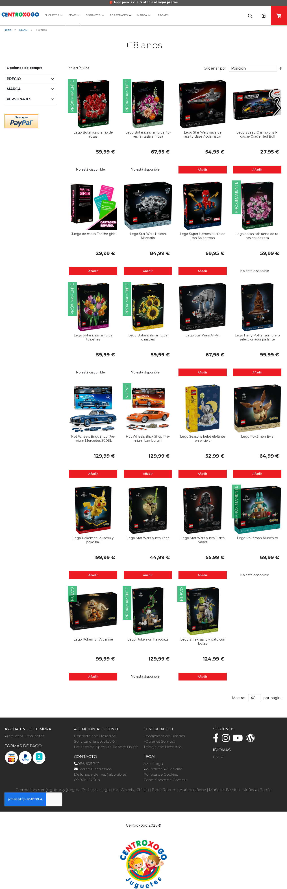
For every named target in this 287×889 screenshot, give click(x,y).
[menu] (141, 15)
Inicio (8, 29)
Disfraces (89, 790)
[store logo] (20, 13)
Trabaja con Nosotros (162, 747)
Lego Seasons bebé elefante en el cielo (202, 439)
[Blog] (251, 740)
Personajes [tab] (19, 99)
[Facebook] (217, 740)
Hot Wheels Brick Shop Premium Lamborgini (148, 439)
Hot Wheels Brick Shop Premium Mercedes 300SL (93, 439)
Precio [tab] (14, 79)
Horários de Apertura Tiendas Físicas (106, 747)
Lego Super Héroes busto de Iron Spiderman (202, 236)
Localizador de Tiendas (164, 736)
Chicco (143, 790)
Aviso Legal (154, 764)
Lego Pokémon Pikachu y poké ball (93, 540)
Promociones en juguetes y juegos (47, 790)
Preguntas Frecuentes (24, 736)
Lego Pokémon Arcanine (93, 639)
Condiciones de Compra (165, 780)
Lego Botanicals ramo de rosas (93, 134)
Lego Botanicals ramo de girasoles (147, 337)
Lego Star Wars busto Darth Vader (203, 540)
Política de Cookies (161, 774)
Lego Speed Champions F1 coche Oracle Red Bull (257, 134)
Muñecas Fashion (224, 790)
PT (223, 757)
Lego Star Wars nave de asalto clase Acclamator (203, 134)
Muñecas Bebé (192, 790)
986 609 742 (88, 764)
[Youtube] (239, 740)
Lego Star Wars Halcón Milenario (148, 236)
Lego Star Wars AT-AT (202, 335)
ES (215, 757)
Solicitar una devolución (95, 741)
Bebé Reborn (164, 790)
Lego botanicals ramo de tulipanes (93, 337)
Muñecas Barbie (257, 790)
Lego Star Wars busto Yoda (148, 538)
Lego (105, 790)
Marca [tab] (14, 89)
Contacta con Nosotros (94, 736)
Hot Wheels (123, 790)
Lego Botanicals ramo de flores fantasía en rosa (148, 134)
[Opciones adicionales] (21, 120)
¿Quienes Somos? (160, 741)
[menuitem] (52, 15)
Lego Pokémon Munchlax (257, 538)
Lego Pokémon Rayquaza (148, 639)
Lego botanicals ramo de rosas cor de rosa (257, 236)
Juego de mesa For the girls (93, 234)
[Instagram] (227, 740)
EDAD (23, 29)
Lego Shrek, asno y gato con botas (202, 641)
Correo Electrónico (95, 769)
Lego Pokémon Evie (257, 437)
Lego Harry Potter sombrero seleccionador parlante (257, 337)
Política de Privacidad (163, 769)
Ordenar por (215, 68)
